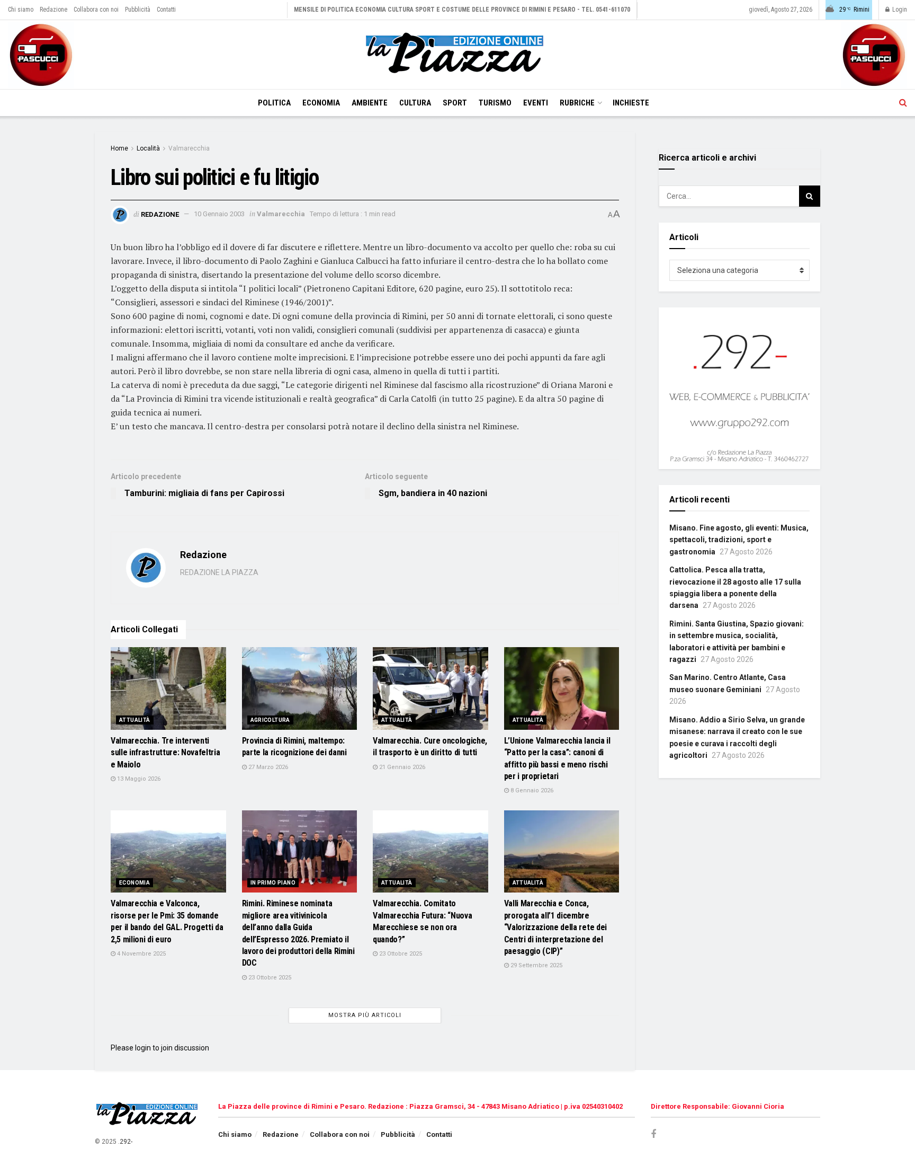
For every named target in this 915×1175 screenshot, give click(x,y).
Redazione (53, 9)
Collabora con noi (96, 9)
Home (119, 148)
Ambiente (370, 103)
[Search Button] (903, 103)
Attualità (134, 720)
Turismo (495, 103)
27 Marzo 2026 (267, 767)
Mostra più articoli (364, 1015)
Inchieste (631, 103)
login (143, 1048)
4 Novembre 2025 (140, 953)
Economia (321, 103)
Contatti (166, 9)
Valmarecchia (189, 148)
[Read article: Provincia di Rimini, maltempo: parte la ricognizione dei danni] (299, 688)
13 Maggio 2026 (137, 778)
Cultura (415, 103)
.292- (125, 1141)
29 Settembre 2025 (535, 965)
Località (148, 148)
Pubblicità (137, 9)
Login (899, 9)
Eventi (535, 103)
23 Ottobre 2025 (269, 977)
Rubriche (577, 103)
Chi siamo (20, 9)
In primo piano (273, 883)
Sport (455, 103)
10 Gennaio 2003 (219, 214)
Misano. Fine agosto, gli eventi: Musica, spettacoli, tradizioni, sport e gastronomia (739, 540)
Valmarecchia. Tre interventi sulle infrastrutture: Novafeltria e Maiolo (165, 753)
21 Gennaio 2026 (401, 767)
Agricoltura (270, 720)
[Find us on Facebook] (653, 1134)
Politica (274, 103)
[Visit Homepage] (457, 55)
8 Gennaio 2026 (531, 790)
